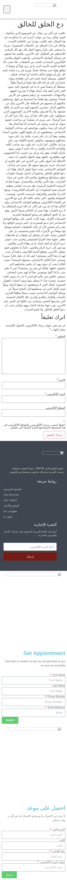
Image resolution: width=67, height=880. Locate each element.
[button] (6, 9)
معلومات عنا (10, 511)
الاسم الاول (58, 829)
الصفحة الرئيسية (12, 489)
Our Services (11, 494)
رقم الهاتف (58, 851)
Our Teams (10, 500)
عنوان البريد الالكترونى (52, 862)
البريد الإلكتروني (55, 393)
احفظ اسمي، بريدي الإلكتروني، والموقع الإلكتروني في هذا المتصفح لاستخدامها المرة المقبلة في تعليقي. (34, 426)
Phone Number (56, 696)
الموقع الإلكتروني (55, 407)
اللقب (62, 840)
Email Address (56, 707)
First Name (58, 675)
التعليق (60, 336)
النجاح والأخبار (11, 505)
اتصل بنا (8, 516)
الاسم (61, 380)
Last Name (58, 685)
